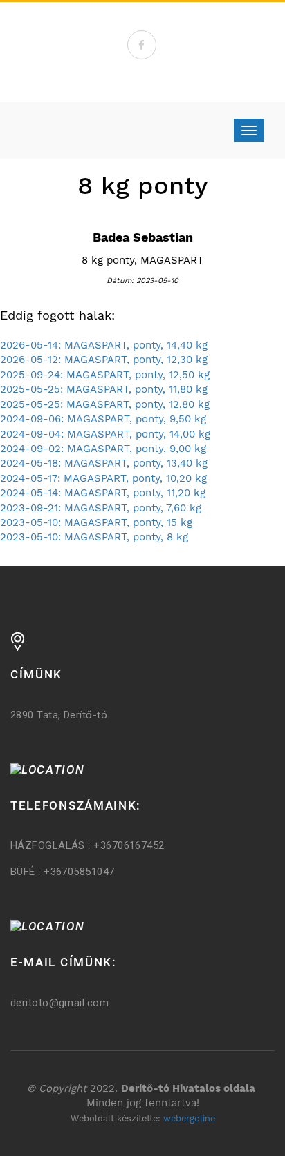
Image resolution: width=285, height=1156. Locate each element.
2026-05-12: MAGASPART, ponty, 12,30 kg (104, 359)
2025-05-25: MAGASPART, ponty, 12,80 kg (105, 404)
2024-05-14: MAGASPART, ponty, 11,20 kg (102, 493)
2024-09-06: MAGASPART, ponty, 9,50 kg (103, 419)
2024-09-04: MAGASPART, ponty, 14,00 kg (105, 434)
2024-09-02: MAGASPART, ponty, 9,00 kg (103, 448)
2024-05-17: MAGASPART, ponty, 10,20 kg (103, 478)
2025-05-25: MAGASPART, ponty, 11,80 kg (104, 389)
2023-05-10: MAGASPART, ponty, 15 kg (96, 522)
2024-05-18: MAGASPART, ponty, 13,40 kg (104, 463)
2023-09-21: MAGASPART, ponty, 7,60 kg (100, 508)
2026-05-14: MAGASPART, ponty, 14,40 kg (104, 345)
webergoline (189, 1118)
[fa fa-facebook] (141, 44)
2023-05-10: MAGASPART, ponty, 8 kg (94, 537)
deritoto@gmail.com (59, 1003)
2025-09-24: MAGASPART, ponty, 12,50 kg (105, 375)
